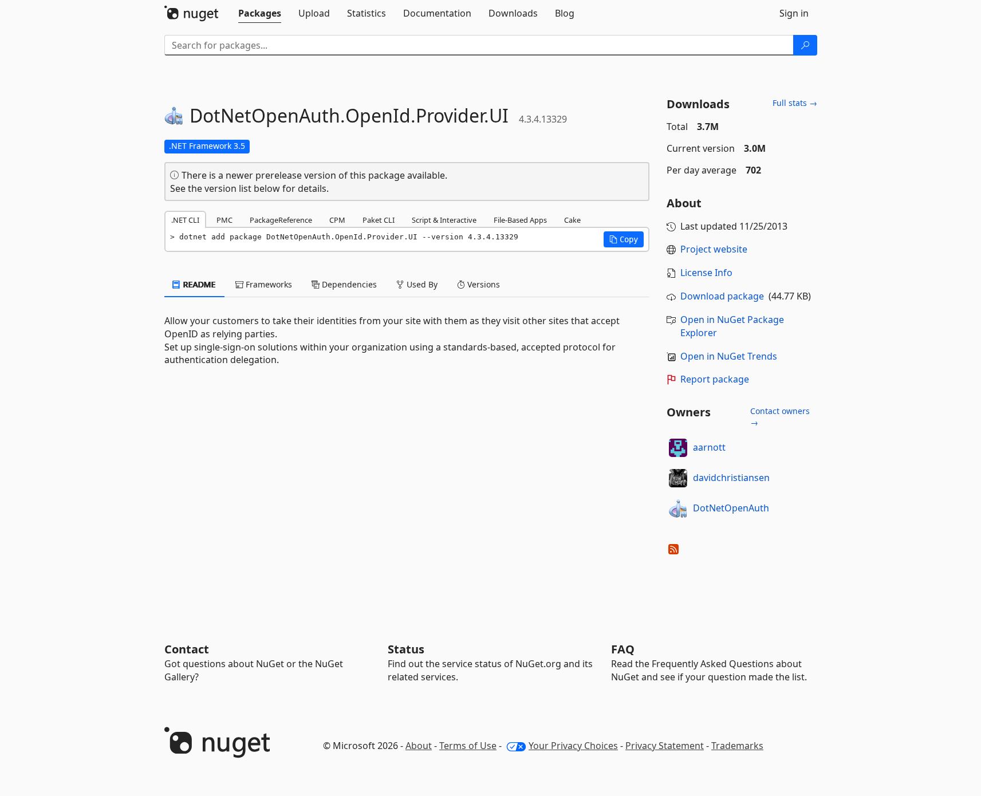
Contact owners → (780, 416)
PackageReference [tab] (281, 220)
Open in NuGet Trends (728, 356)
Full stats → (795, 102)
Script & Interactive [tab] (444, 220)
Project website (713, 249)
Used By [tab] (421, 284)
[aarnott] (678, 448)
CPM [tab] (337, 220)
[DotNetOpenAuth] (678, 508)
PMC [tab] (224, 220)
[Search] (805, 45)
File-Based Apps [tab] (520, 220)
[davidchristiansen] (678, 478)
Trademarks (737, 745)
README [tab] (198, 284)
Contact (186, 649)
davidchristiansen (731, 477)
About (418, 745)
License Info (706, 272)
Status (406, 649)
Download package (722, 296)
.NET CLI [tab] (185, 220)
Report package (714, 379)
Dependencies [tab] (348, 284)
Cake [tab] (572, 220)
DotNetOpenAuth (731, 508)
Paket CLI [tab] (379, 220)
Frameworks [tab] (267, 284)
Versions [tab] (482, 284)
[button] (624, 239)
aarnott (709, 447)
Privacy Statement (664, 745)
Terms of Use (468, 745)
